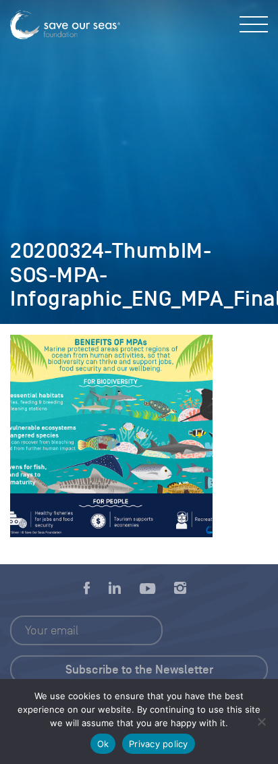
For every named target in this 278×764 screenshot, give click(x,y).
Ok (103, 743)
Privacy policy (158, 743)
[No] (261, 721)
